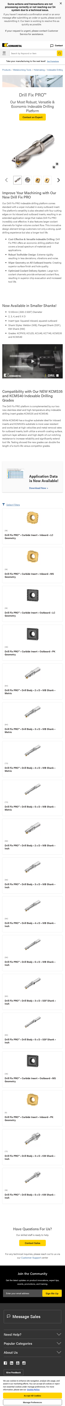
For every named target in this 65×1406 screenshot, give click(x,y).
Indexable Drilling (55, 69)
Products (6, 69)
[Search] (59, 53)
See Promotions (53, 61)
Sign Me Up (52, 1293)
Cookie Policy (33, 1389)
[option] (17, 180)
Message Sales (26, 1316)
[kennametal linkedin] (11, 1363)
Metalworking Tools (22, 69)
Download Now (38, 488)
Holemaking (39, 69)
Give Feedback (13, 1372)
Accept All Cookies (32, 1395)
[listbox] (32, 180)
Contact (59, 45)
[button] (32, 151)
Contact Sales (32, 1243)
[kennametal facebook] (5, 1363)
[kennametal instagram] (24, 1363)
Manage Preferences (32, 1402)
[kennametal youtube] (17, 1363)
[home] (11, 46)
